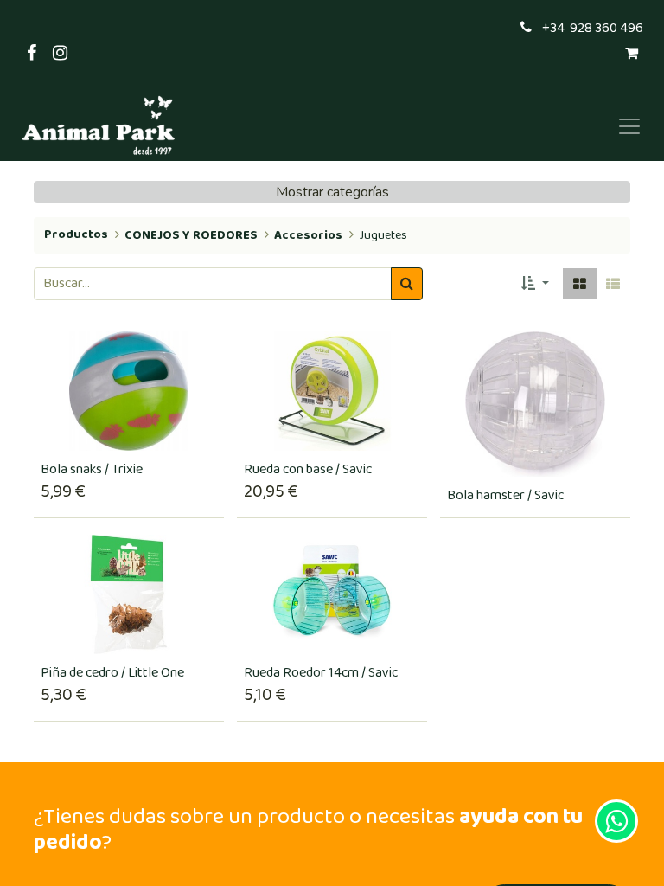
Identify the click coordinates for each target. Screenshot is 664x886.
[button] (535, 283)
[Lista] (613, 283)
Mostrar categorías (332, 192)
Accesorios (308, 235)
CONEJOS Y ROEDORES (191, 235)
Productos (76, 234)
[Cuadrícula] (580, 283)
